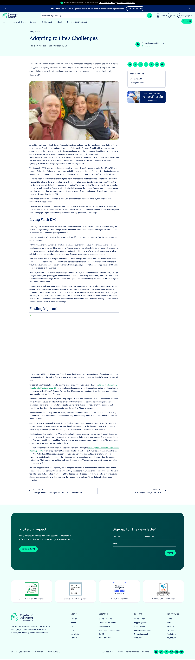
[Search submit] (149, 15)
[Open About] (63, 22)
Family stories (34, 32)
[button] (5, 8)
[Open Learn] (8, 22)
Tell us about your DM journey (154, 43)
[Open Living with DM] (25, 22)
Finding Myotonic (137, 83)
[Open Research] (38, 22)
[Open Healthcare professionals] (88, 22)
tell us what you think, (107, 3)
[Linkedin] (176, 652)
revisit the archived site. (126, 3)
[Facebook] (156, 652)
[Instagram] (161, 652)
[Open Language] (191, 15)
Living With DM (136, 79)
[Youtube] (181, 652)
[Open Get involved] (53, 22)
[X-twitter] (166, 652)
